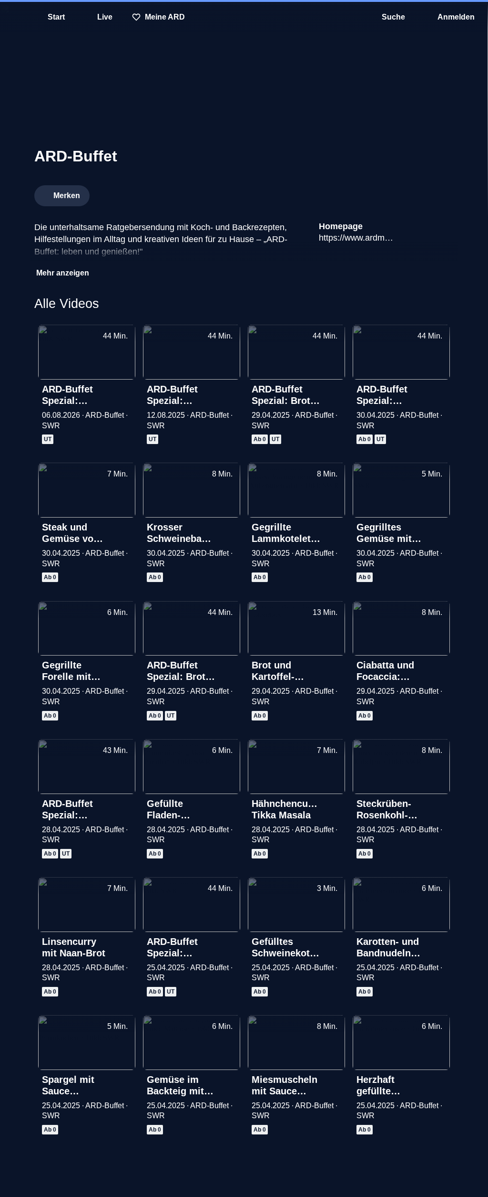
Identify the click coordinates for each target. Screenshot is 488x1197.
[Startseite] (244, 17)
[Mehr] (124, 390)
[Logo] (382, 193)
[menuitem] (14, 17)
